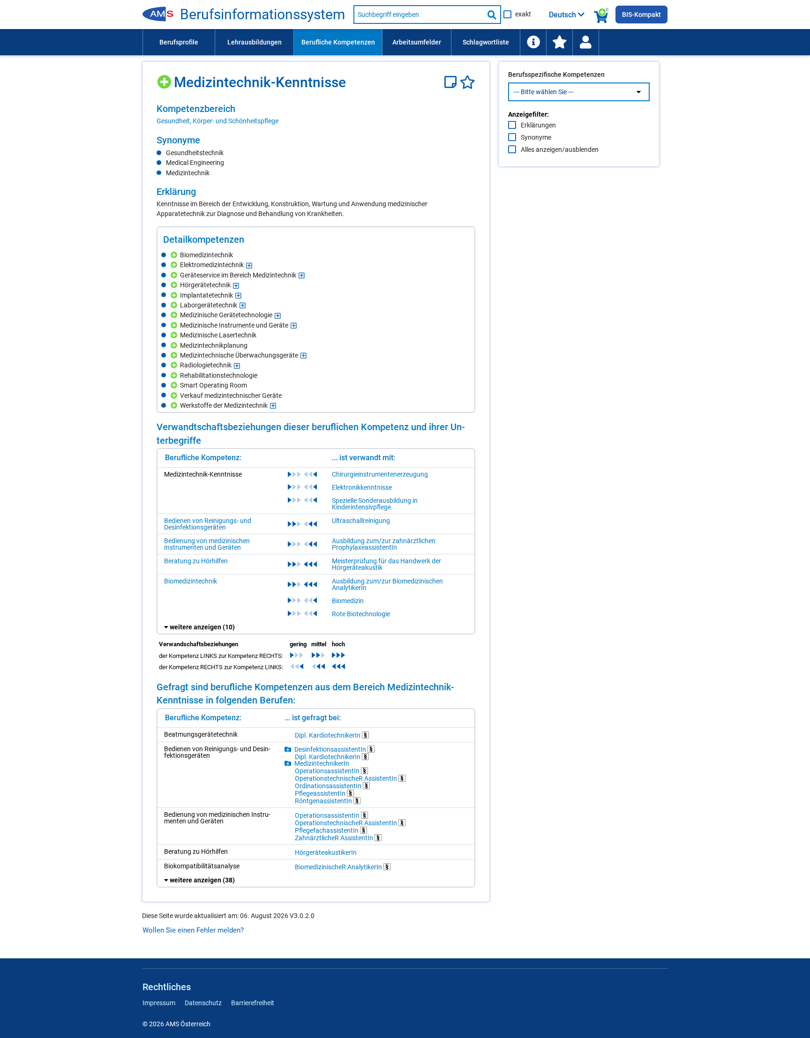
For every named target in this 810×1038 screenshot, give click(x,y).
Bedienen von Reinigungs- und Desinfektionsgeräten (207, 524)
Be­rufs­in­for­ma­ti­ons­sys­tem (262, 14)
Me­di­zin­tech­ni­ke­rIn (321, 763)
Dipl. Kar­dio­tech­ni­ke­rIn (328, 735)
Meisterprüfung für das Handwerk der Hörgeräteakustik (386, 564)
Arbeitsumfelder (416, 42)
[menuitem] (178, 42)
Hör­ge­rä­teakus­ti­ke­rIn (326, 852)
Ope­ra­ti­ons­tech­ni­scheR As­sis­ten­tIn (346, 778)
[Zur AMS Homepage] (161, 14)
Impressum (158, 1003)
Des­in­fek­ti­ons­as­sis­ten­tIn (331, 749)
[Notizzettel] (452, 82)
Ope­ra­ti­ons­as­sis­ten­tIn (328, 770)
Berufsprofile (178, 42)
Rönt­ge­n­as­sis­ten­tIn (324, 800)
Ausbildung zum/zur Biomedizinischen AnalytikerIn (387, 584)
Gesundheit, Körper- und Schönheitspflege (217, 121)
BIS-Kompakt (641, 14)
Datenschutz (203, 1003)
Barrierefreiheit (252, 1003)
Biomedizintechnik (190, 581)
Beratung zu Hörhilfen (196, 561)
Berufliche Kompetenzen (338, 42)
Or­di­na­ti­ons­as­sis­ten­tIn (329, 785)
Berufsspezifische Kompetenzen (556, 74)
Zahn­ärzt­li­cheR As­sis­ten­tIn (335, 837)
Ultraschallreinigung (361, 520)
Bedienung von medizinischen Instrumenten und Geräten (207, 544)
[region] (316, 114)
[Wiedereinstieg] (585, 42)
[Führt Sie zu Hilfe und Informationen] (533, 42)
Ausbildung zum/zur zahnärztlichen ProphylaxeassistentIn (383, 544)
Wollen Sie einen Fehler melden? (193, 930)
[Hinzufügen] (165, 78)
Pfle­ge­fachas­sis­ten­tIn (327, 830)
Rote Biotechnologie (361, 614)
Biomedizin (348, 601)
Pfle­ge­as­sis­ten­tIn (321, 793)
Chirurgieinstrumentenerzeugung (380, 474)
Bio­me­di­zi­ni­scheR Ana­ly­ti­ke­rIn (339, 866)
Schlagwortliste (486, 42)
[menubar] (405, 42)
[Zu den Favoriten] (559, 42)
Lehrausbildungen (254, 42)
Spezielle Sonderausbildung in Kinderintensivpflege (375, 504)
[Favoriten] (467, 82)
